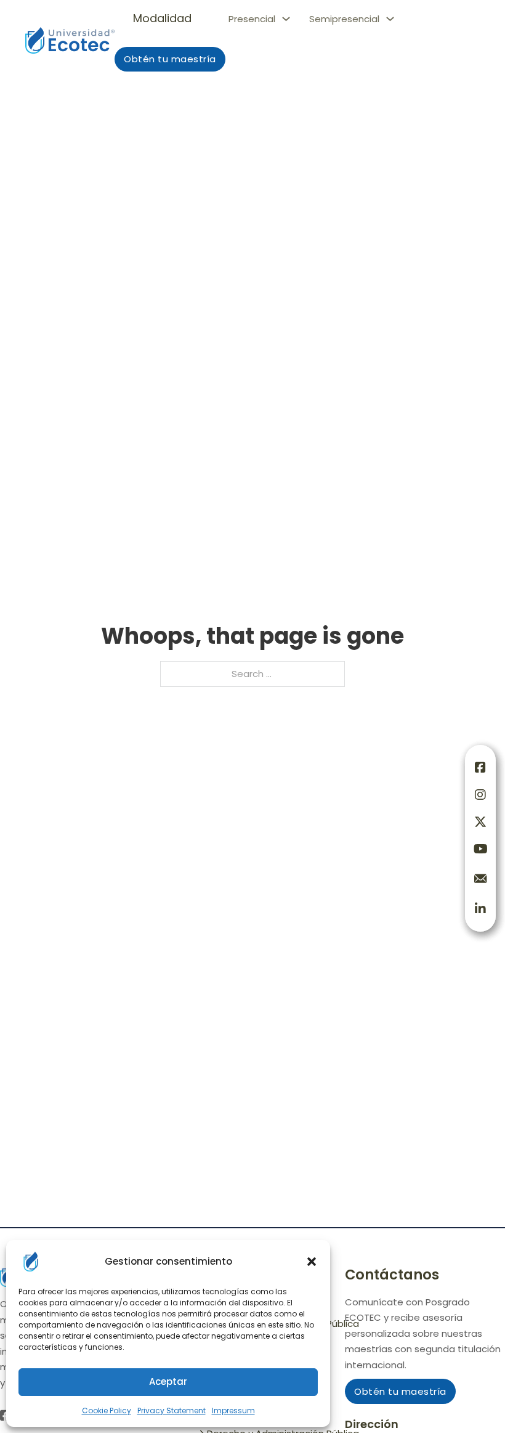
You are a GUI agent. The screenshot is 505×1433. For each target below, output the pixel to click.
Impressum (233, 1410)
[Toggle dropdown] (286, 18)
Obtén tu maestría (170, 58)
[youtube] (481, 849)
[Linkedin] (480, 908)
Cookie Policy (106, 1410)
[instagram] (480, 794)
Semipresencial (344, 18)
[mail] (480, 879)
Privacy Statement (171, 1410)
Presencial (251, 18)
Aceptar (168, 1381)
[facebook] (480, 767)
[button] (311, 1261)
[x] (480, 821)
